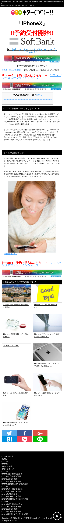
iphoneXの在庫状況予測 (11, 496)
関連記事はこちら (10, 254)
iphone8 (4, 464)
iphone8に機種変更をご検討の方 (14, 514)
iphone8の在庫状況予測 (11, 511)
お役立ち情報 (6, 466)
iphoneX (4, 486)
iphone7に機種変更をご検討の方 (14, 484)
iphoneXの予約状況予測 (11, 491)
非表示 (39, 95)
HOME (4, 70)
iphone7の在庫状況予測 (11, 481)
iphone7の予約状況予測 (11, 476)
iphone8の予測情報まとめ (11, 504)
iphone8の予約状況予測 (11, 507)
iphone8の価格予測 (9, 509)
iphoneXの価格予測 (9, 494)
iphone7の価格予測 (9, 479)
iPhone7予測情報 (15, 70)
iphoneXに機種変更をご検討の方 (14, 499)
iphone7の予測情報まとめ (11, 474)
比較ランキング (7, 469)
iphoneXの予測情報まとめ (12, 489)
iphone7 (4, 461)
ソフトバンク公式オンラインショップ (31, 76)
